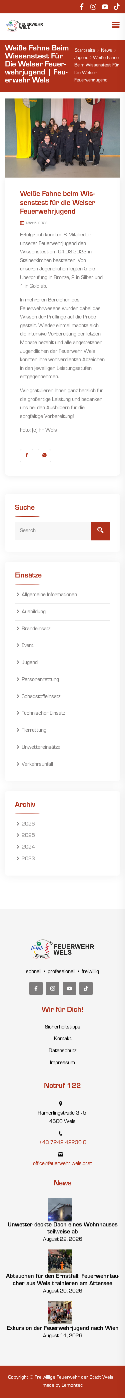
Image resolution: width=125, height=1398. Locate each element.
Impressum (62, 1063)
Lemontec (72, 1385)
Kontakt (62, 1039)
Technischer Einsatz (43, 714)
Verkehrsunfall (37, 764)
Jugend (81, 58)
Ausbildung (34, 612)
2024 (28, 847)
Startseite (85, 51)
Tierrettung (34, 730)
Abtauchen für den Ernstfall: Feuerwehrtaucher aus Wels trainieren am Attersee (62, 1280)
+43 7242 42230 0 (62, 1143)
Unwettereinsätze (41, 747)
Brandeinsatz (36, 629)
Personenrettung (40, 680)
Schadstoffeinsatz (41, 697)
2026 (28, 824)
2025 (28, 836)
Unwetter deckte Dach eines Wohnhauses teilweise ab (63, 1229)
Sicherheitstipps (62, 1027)
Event (27, 646)
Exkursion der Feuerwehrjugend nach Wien (63, 1329)
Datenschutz (62, 1051)
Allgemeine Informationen (49, 595)
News (106, 51)
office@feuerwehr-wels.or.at (62, 1164)
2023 (28, 859)
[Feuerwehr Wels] (24, 26)
